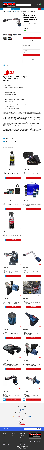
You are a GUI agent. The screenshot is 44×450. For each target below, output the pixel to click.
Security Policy (22, 440)
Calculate (32, 55)
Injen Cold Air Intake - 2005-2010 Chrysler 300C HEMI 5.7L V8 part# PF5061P (31, 272)
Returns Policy (22, 437)
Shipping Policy (22, 442)
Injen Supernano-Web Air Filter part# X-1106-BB (11, 333)
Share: (24, 26)
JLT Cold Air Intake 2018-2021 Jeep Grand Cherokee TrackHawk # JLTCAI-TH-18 (31, 303)
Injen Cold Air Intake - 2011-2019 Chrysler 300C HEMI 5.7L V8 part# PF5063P (31, 396)
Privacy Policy (22, 435)
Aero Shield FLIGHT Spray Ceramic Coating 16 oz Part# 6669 (12, 236)
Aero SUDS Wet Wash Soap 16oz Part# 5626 (10, 173)
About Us (24, 0)
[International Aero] (20, 166)
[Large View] (5, 35)
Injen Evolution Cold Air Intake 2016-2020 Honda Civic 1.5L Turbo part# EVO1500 (31, 334)
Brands (27, 0)
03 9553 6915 (7, 1)
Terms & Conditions (6, 444)
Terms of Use (22, 444)
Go (39, 9)
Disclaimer (4, 442)
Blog (29, 0)
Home (21, 0)
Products (6, 9)
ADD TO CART (32, 38)
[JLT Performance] (38, 295)
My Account (4, 435)
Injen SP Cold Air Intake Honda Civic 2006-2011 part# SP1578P (26, 11)
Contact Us (32, 0)
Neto (25, 448)
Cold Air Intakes (12, 11)
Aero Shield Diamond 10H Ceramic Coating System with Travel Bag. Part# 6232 (32, 205)
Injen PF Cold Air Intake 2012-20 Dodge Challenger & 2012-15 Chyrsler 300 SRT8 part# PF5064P (11, 303)
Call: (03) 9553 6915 (38, 0)
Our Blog (12, 437)
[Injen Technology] (20, 264)
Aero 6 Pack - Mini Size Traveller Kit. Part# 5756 (30, 173)
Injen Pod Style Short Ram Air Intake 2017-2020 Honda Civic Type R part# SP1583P (12, 272)
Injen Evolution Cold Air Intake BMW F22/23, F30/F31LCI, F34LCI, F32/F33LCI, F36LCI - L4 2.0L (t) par (12, 365)
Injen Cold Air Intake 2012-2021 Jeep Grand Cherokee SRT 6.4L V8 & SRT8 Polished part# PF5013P (31, 365)
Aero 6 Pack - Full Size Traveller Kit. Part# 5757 (10, 204)
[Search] (30, 5)
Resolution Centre (5, 440)
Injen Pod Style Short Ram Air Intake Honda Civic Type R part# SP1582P (12, 396)
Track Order (4, 437)
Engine (8, 11)
